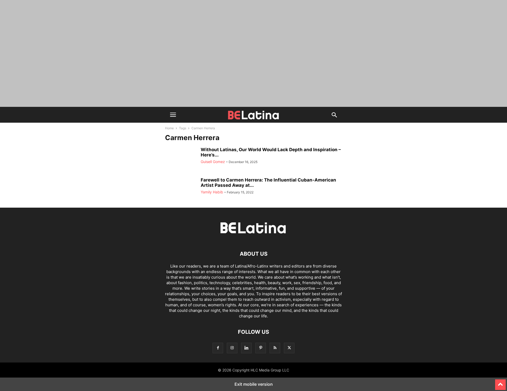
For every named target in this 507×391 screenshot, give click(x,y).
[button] (173, 115)
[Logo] (253, 237)
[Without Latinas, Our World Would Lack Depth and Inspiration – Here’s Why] (181, 159)
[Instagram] (232, 347)
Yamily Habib (212, 192)
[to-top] (500, 382)
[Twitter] (289, 347)
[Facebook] (218, 347)
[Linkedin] (246, 347)
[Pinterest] (260, 347)
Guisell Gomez (213, 161)
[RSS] (275, 347)
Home (169, 128)
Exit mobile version (253, 384)
